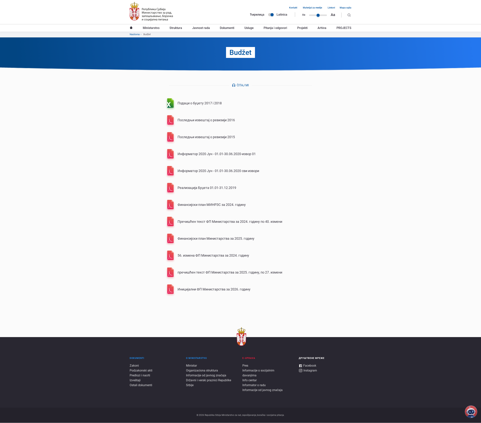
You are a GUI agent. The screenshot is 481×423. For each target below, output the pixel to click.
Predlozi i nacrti (140, 375)
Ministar (191, 365)
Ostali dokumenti (141, 385)
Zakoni (134, 365)
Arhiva (322, 28)
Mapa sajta (345, 7)
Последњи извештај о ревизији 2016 (206, 120)
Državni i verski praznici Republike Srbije (208, 382)
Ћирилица (257, 14)
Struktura (175, 28)
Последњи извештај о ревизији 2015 (206, 137)
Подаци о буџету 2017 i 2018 (200, 103)
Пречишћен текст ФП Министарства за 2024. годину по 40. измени (230, 222)
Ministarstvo (151, 28)
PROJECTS (344, 28)
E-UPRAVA (248, 358)
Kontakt (293, 7)
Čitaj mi (243, 85)
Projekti (302, 28)
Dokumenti (227, 28)
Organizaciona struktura (202, 370)
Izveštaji (135, 380)
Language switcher (271, 14)
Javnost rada (201, 28)
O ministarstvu (196, 358)
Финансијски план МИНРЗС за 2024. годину (212, 205)
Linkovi (331, 7)
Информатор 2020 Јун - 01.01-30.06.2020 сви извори (218, 171)
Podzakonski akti (141, 370)
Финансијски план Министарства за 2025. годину (216, 238)
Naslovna (131, 28)
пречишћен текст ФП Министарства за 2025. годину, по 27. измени (230, 272)
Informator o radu (254, 385)
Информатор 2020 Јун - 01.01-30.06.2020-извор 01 (217, 154)
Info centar (249, 380)
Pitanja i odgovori (275, 28)
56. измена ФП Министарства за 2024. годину (213, 255)
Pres (245, 365)
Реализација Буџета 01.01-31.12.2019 (207, 188)
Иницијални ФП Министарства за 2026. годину (214, 289)
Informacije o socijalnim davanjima (258, 373)
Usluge (249, 28)
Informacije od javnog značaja (206, 375)
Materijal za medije (312, 7)
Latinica (282, 14)
